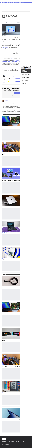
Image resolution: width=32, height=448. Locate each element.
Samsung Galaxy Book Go (17, 40)
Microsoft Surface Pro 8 (16, 60)
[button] (11, 75)
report (12, 58)
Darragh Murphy (7, 100)
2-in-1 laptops (7, 11)
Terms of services (9, 94)
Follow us (16, 37)
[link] (4, 76)
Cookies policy (24, 441)
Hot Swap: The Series (20, 11)
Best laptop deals (26, 11)
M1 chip (2, 40)
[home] (1, 2)
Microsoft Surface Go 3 (4, 61)
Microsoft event (14, 71)
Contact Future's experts (11, 441)
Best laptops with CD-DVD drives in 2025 (25, 83)
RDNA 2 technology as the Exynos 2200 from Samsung (8, 46)
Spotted (2, 58)
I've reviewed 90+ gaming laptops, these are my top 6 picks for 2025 (25, 80)
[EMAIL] (6, 101)
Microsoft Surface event (5, 47)
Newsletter (19, 37)
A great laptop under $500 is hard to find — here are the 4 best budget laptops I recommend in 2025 (25, 71)
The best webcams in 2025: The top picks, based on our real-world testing (26, 77)
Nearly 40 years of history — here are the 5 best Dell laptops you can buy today (26, 74)
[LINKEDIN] (5, 101)
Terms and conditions (4, 441)
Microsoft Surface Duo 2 (10, 61)
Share (3, 37)
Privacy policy (17, 441)
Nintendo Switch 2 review (13, 11)
